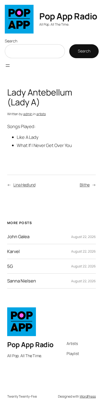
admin (28, 114)
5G (10, 266)
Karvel (13, 251)
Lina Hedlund (24, 184)
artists (41, 114)
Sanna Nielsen (21, 280)
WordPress (88, 396)
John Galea (18, 236)
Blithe (85, 184)
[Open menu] (8, 65)
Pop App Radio (68, 16)
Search (11, 41)
